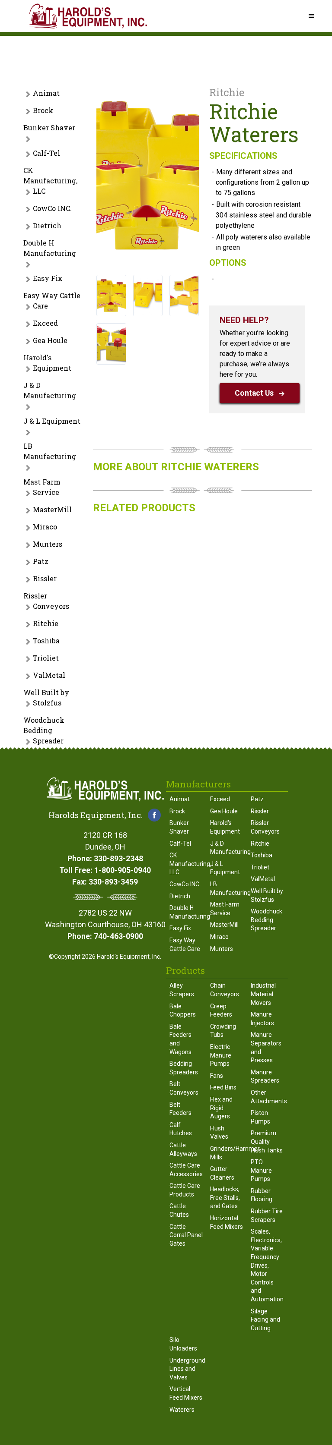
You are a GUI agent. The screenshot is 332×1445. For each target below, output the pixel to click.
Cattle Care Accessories (186, 1169)
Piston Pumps (260, 1117)
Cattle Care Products (184, 1190)
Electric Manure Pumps (220, 1055)
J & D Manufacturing (49, 390)
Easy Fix (48, 278)
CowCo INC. (52, 208)
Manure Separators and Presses (266, 1047)
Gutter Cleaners (222, 1173)
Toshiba (46, 640)
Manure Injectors (262, 1018)
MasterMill (52, 509)
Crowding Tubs (223, 1031)
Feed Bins (223, 1087)
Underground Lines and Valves (186, 1369)
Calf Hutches (180, 1129)
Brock (43, 110)
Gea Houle (50, 340)
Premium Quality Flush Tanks (267, 1141)
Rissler (45, 578)
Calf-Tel (46, 152)
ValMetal (49, 675)
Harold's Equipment (47, 362)
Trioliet (46, 657)
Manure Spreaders (265, 1076)
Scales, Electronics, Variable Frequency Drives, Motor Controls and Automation (267, 1265)
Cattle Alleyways (183, 1149)
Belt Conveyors (183, 1088)
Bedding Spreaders (183, 1068)
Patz (40, 561)
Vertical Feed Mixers (185, 1393)
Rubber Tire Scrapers (267, 1215)
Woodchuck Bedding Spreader (43, 730)
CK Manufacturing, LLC (50, 180)
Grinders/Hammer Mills (227, 1153)
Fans (216, 1075)
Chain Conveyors (224, 990)
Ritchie (45, 623)
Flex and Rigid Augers (221, 1108)
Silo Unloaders (183, 1344)
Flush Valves (219, 1132)
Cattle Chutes (179, 1210)
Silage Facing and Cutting (265, 1320)
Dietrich (47, 225)
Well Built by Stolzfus (46, 697)
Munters (47, 543)
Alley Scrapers (181, 990)
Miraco (45, 526)
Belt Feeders (180, 1109)
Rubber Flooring (261, 1195)
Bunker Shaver (49, 127)
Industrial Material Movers (263, 994)
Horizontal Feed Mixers (226, 1222)
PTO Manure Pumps (261, 1170)
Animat (46, 93)
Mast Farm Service (42, 487)
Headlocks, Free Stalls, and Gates (225, 1197)
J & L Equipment (51, 420)
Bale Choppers (182, 1010)
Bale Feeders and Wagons (180, 1039)
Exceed (45, 322)
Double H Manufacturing (49, 248)
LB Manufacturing (49, 451)
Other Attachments (267, 1097)
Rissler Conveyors (46, 601)
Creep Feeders (221, 1010)
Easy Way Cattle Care (51, 300)
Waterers (182, 1409)
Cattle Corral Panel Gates (186, 1235)
